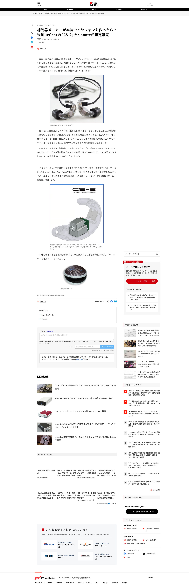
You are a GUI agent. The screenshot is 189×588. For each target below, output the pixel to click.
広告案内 (59, 583)
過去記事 (144, 10)
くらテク (119, 10)
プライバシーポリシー (84, 583)
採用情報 (115, 583)
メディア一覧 (38, 583)
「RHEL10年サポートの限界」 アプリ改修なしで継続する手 (86, 495)
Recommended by (102, 503)
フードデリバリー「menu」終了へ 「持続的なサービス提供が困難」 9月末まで (143, 307)
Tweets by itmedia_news (134, 506)
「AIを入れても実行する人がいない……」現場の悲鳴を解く (86, 473)
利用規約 (150, 577)
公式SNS (49, 583)
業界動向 (70, 10)
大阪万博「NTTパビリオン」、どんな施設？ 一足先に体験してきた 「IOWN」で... (106, 473)
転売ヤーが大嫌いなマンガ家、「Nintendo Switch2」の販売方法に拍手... (106, 495)
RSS (97, 583)
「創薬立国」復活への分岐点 (46, 471)
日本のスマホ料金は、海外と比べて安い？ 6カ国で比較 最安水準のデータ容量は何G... (66, 473)
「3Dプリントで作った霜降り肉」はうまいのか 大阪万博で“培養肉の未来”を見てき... (66, 495)
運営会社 (105, 583)
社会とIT (95, 10)
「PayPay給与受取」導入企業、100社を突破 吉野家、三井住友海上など (46, 495)
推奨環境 (124, 583)
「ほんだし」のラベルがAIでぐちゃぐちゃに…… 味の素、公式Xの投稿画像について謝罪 (143, 297)
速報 (45, 10)
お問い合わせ (70, 583)
